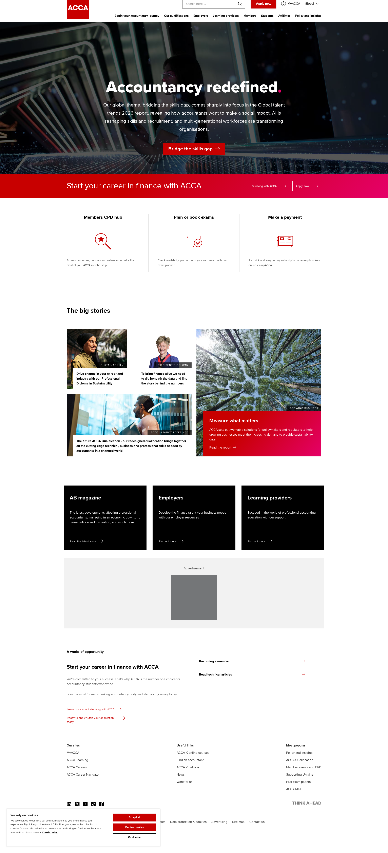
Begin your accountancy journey (137, 16)
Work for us (184, 782)
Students (267, 16)
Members (250, 16)
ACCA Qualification (299, 760)
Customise (134, 837)
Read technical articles (215, 674)
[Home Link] (306, 804)
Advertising (219, 822)
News (181, 775)
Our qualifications (176, 16)
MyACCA (73, 753)
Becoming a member (214, 661)
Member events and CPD (303, 767)
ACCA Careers (77, 767)
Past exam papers (298, 782)
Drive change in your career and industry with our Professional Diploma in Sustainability (99, 378)
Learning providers (226, 16)
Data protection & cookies (188, 822)
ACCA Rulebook (188, 767)
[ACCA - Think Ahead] (78, 18)
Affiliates (284, 16)
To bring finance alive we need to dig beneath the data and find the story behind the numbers (164, 378)
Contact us (257, 822)
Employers (200, 16)
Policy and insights (308, 16)
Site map (238, 822)
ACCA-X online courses (193, 753)
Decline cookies (134, 827)
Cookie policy (50, 832)
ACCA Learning (77, 760)
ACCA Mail (293, 789)
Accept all (134, 817)
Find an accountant (190, 760)
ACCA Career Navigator (83, 775)
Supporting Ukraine (299, 775)
